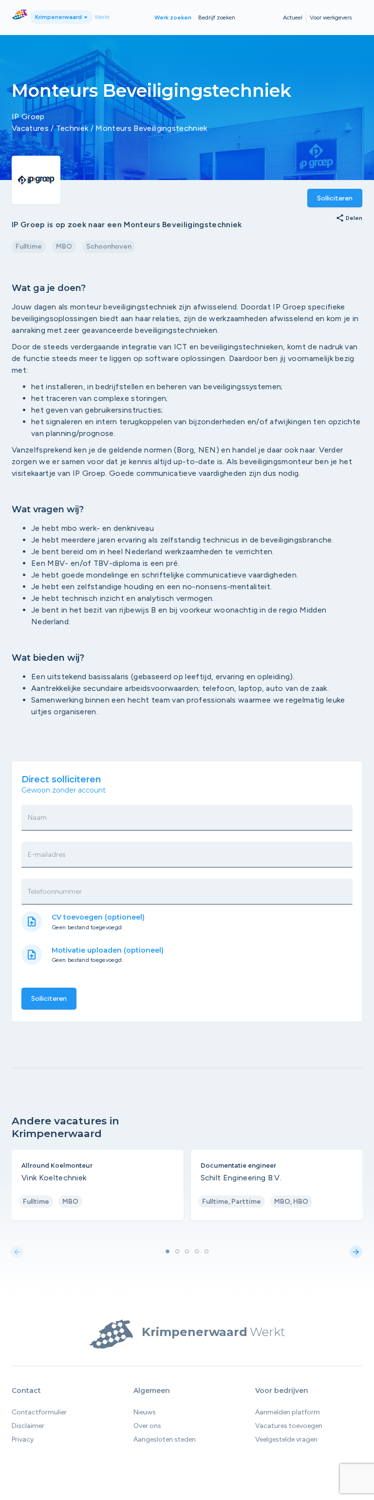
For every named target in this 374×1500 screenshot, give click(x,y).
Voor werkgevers (331, 17)
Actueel (292, 17)
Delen (349, 218)
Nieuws (144, 1412)
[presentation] (17, 1252)
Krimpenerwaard (59, 17)
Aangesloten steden (164, 1439)
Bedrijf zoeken (216, 17)
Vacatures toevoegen (288, 1426)
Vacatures (30, 128)
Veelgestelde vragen (286, 1439)
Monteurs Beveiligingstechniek (151, 128)
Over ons (147, 1426)
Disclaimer (28, 1426)
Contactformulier (39, 1412)
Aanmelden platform (287, 1412)
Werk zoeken (172, 17)
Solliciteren (335, 198)
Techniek (72, 128)
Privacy (23, 1439)
